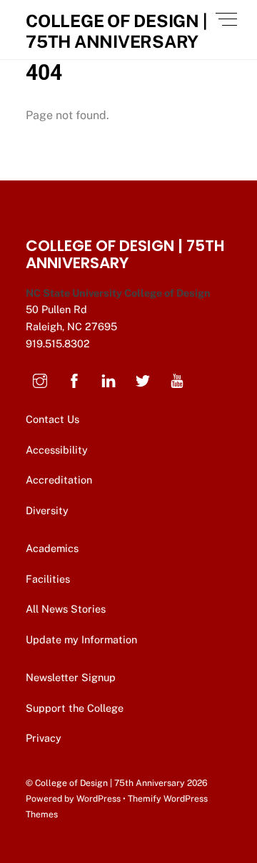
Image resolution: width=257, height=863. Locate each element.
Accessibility (57, 450)
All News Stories (66, 609)
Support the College (76, 708)
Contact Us (54, 419)
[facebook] (74, 379)
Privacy (45, 738)
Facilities (48, 579)
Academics (52, 548)
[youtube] (177, 379)
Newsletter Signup (72, 677)
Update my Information (81, 639)
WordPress (98, 798)
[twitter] (142, 379)
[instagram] (40, 379)
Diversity (47, 510)
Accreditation (59, 480)
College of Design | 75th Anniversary (110, 782)
